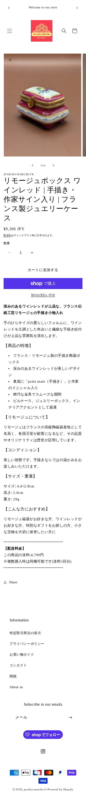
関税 (13, 676)
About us (16, 687)
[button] (9, 31)
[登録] (70, 717)
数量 (7, 243)
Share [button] (13, 582)
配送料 (7, 235)
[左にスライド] (32, 165)
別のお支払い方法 (43, 295)
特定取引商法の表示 (25, 633)
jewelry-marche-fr (35, 789)
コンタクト (18, 665)
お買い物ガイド (22, 654)
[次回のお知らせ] (77, 8)
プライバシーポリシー (27, 644)
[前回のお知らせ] (9, 8)
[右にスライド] (53, 165)
